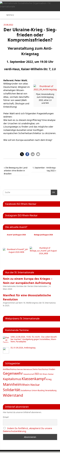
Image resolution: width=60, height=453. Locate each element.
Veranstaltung (50, 390)
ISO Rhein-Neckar (46, 374)
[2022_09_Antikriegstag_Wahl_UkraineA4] (45, 89)
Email (6, 417)
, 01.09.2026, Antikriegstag (23, 348)
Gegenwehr (13, 373)
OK (53, 192)
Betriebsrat (27, 369)
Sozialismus (25, 390)
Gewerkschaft (28, 374)
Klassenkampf (34, 378)
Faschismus (43, 369)
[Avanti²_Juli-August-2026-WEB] (16, 252)
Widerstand (13, 395)
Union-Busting (38, 390)
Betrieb (20, 369)
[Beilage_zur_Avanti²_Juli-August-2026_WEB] (43, 253)
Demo (35, 369)
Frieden (52, 369)
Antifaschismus (10, 369)
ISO (37, 373)
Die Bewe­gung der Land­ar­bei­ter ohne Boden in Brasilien (16, 170)
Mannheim (12, 384)
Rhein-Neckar (31, 385)
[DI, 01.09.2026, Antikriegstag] (6, 350)
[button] (22, 154)
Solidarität (11, 389)
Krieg (49, 379)
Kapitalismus (12, 379)
